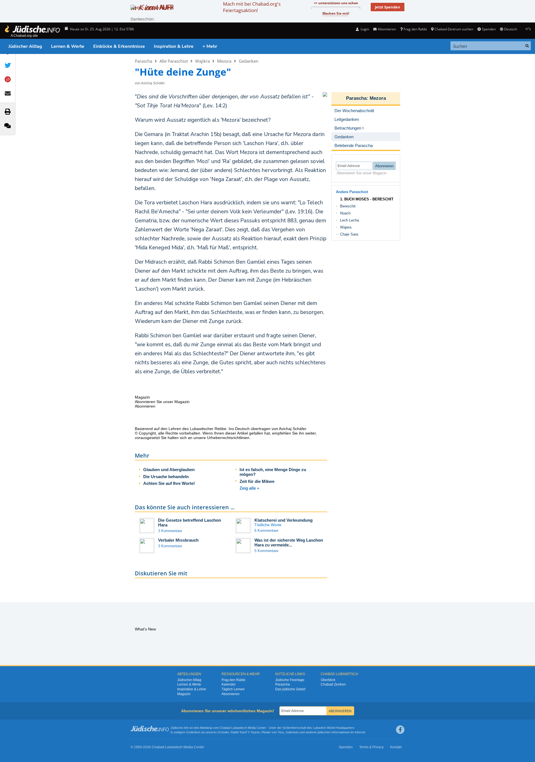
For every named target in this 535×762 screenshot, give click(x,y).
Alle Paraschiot (174, 61)
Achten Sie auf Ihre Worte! (169, 483)
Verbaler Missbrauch (178, 540)
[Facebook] (400, 729)
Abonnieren (231, 694)
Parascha (143, 61)
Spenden (488, 29)
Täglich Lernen (233, 689)
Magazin (183, 694)
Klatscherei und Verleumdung (283, 520)
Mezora (224, 61)
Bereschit (348, 206)
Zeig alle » (249, 488)
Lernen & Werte (67, 46)
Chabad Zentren (333, 684)
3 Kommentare (170, 531)
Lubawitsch (239, 727)
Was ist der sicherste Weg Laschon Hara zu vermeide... (288, 542)
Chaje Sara (349, 234)
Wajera (345, 227)
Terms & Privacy (371, 747)
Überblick (328, 680)
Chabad (225, 727)
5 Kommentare (266, 551)
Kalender (229, 684)
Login (364, 29)
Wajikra (202, 61)
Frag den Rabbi (415, 29)
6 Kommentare (266, 530)
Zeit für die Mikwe (257, 481)
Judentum (292, 732)
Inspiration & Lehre (173, 46)
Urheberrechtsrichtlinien (228, 437)
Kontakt (396, 747)
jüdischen (324, 732)
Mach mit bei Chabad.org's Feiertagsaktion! (252, 7)
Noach (345, 213)
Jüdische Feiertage (289, 680)
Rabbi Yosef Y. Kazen (245, 732)
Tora (280, 732)
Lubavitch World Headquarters (333, 727)
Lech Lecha (349, 220)
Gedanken (248, 61)
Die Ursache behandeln (166, 476)
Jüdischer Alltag (25, 46)
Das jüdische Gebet (290, 689)
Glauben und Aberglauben (169, 469)
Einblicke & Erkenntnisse (119, 46)
